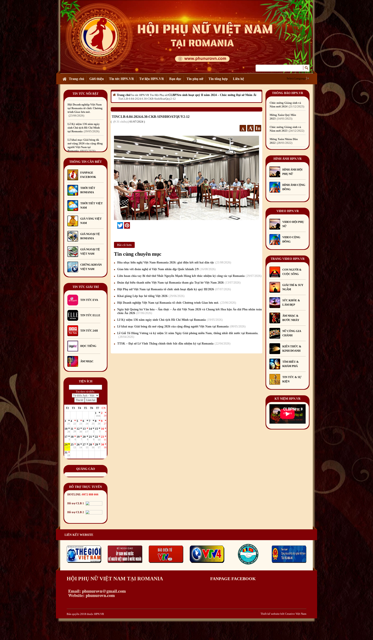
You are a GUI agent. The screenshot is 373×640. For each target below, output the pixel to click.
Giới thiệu (96, 79)
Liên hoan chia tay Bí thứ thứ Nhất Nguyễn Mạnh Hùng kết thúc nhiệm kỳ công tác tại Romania (189, 276)
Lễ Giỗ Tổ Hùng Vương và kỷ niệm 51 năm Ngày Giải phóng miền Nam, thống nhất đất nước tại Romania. (85, 147)
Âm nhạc (86, 361)
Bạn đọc (175, 79)
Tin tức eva (89, 300)
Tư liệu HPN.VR (151, 79)
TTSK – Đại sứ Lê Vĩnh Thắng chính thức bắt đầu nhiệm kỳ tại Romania (173, 343)
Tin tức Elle (90, 315)
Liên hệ (238, 79)
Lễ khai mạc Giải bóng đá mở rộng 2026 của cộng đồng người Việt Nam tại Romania (181, 326)
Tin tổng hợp (218, 79)
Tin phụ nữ (194, 79)
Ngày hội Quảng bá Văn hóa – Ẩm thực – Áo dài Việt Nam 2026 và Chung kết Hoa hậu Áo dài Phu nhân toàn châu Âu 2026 (189, 311)
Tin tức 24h (89, 330)
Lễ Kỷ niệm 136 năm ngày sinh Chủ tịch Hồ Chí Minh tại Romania (84, 108)
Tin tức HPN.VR (121, 79)
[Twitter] (120, 225)
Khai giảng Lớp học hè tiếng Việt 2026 (150, 296)
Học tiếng (88, 346)
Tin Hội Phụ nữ (159, 95)
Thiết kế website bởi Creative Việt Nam (283, 613)
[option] (85, 108)
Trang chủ (76, 79)
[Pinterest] (127, 225)
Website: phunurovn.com (91, 595)
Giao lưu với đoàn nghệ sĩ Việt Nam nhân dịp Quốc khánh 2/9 (166, 269)
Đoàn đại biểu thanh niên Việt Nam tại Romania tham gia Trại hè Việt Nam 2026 (178, 282)
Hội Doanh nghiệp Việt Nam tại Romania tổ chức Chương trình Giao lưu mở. (176, 302)
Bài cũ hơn (124, 245)
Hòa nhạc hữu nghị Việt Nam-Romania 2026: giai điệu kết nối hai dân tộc (173, 262)
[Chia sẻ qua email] (115, 225)
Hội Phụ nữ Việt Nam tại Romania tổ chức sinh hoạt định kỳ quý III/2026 (173, 289)
